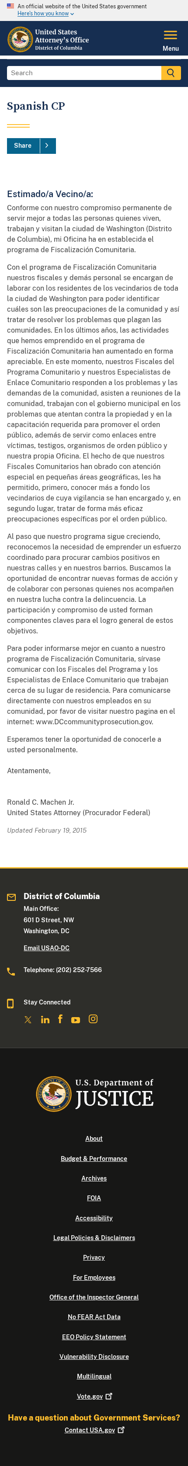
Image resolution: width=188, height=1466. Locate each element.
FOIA (94, 1198)
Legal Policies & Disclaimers (94, 1237)
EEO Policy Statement (94, 1337)
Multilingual (94, 1376)
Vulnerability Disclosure (94, 1356)
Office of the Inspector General (94, 1297)
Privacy (94, 1257)
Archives (94, 1178)
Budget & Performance (94, 1158)
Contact (90, 1430)
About (94, 1138)
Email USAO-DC (47, 948)
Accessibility (94, 1218)
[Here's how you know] (94, 10)
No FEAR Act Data (94, 1316)
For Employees (94, 1277)
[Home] (49, 50)
